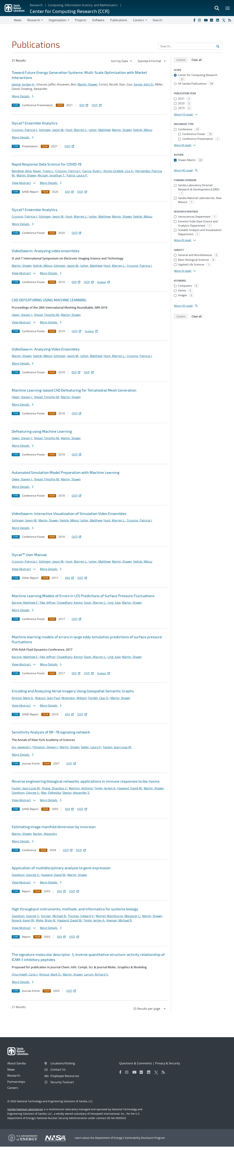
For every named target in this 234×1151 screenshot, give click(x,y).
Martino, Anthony (81, 788)
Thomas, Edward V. (81, 916)
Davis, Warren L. (95, 603)
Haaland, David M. (129, 788)
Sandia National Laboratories (25, 1109)
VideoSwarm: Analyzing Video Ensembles (46, 349)
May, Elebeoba (51, 793)
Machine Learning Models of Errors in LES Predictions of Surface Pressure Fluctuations (83, 595)
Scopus (101, 282)
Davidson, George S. (25, 793)
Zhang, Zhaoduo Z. (54, 788)
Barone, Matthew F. (25, 603)
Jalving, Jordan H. (23, 84)
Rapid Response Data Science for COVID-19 (46, 164)
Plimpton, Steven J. (45, 747)
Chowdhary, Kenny (69, 603)
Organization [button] (57, 20)
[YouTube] (206, 20)
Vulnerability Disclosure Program (145, 1137)
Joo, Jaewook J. (21, 747)
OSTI (95, 105)
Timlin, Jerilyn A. (105, 788)
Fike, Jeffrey (47, 603)
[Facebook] (194, 20)
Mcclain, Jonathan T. (51, 175)
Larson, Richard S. (96, 974)
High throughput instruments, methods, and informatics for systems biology (75, 909)
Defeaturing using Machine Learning (42, 431)
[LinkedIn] (218, 20)
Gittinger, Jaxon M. (51, 130)
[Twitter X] (224, 20)
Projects (80, 20)
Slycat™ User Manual (29, 554)
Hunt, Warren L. (76, 130)
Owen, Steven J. (22, 315)
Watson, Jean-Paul (47, 698)
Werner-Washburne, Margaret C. (118, 916)
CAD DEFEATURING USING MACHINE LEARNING (49, 300)
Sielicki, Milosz (142, 130)
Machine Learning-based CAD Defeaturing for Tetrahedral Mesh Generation (74, 390)
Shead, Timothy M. (46, 315)
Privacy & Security (167, 1063)
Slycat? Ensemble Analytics (34, 123)
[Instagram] (200, 20)
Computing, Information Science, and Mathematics (83, 5)
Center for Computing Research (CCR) (69, 11)
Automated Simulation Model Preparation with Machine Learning (65, 472)
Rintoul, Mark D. (23, 698)
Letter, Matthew (99, 130)
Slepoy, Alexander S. (76, 793)
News (17, 20)
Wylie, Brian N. (46, 920)
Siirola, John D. (144, 84)
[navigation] (122, 61)
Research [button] (33, 20)
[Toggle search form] (217, 8)
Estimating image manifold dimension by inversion (54, 826)
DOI (82, 105)
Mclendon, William (74, 698)
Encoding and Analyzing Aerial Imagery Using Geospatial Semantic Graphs (73, 691)
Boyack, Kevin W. (23, 920)
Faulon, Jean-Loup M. (117, 747)
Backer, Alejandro (45, 834)
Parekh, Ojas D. (98, 698)
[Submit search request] (218, 46)
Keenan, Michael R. (119, 920)
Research (36, 5)
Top (223, 1147)
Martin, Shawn (87, 84)
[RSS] (230, 20)
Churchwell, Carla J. (25, 974)
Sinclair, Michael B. (53, 916)
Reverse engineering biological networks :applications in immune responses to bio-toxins (86, 781)
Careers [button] (138, 20)
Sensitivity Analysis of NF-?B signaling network (51, 732)
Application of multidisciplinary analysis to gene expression (61, 868)
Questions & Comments (135, 1063)
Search (157, 20)
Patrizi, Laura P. (77, 175)
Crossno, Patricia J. (24, 130)
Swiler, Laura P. (91, 747)
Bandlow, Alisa (21, 171)
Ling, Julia (114, 603)
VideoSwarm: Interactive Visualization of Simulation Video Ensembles (69, 513)
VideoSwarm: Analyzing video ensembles (45, 251)
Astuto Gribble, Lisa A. (118, 171)
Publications (118, 20)
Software (98, 20)
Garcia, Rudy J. (92, 171)
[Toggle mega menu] (228, 8)
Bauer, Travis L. (43, 171)
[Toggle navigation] (7, 20)
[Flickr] (212, 20)
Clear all (198, 60)
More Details (21, 96)
